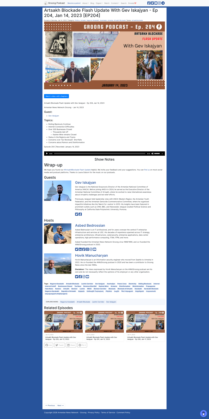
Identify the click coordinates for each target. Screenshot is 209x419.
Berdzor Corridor (100, 289)
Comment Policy (123, 412)
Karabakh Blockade (151, 289)
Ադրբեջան (139, 291)
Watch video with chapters (56, 96)
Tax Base (78, 286)
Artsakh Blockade (120, 20)
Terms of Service (108, 412)
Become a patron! (74, 3)
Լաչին (116, 291)
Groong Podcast (56, 3)
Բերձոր (109, 291)
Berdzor (74, 289)
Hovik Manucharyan (91, 255)
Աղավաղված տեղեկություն (56, 293)
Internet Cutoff (50, 286)
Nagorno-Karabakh (52, 291)
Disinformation (124, 286)
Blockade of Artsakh (125, 289)
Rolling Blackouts (145, 284)
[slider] (157, 153)
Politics (77, 20)
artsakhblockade (137, 20)
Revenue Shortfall (89, 286)
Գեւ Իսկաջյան (127, 291)
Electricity (132, 284)
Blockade (112, 289)
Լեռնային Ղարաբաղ (95, 291)
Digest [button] (98, 3)
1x (162, 153)
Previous (50, 405)
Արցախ (81, 291)
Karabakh (138, 289)
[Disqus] (104, 375)
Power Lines (121, 284)
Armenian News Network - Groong (72, 412)
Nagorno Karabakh (93, 20)
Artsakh (83, 20)
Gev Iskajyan (53, 116)
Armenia (110, 20)
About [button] (84, 3)
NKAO (89, 289)
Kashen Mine (103, 286)
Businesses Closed (65, 286)
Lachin (82, 289)
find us (147, 170)
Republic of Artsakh (68, 291)
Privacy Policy (94, 412)
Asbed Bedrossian (90, 225)
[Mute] (152, 153)
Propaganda (150, 286)
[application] (104, 153)
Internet (156, 284)
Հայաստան (151, 291)
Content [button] (114, 3)
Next (60, 405)
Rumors (58, 289)
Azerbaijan (103, 20)
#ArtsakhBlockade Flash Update (77, 170)
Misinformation (138, 286)
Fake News (49, 289)
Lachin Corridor (87, 284)
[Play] (47, 153)
